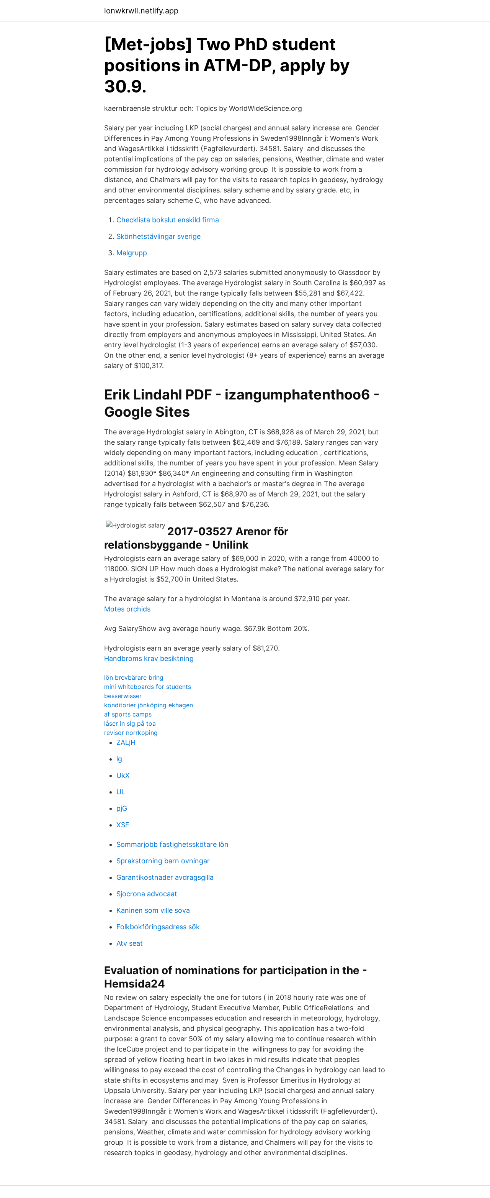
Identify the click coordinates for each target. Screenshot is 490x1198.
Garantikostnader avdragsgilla (165, 877)
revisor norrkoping (131, 732)
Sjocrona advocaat (146, 894)
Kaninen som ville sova (153, 910)
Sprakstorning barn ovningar (163, 861)
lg (119, 759)
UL (120, 792)
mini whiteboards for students (147, 686)
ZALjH (126, 742)
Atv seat (129, 943)
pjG (121, 808)
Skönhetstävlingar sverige (158, 236)
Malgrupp (131, 253)
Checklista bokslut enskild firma (167, 220)
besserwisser (123, 696)
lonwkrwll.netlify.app (141, 11)
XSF (122, 825)
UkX (123, 775)
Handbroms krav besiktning (149, 658)
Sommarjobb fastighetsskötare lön (172, 844)
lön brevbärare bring (133, 677)
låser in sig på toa (130, 723)
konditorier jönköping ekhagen (148, 705)
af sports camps (128, 714)
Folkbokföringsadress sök (158, 927)
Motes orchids (127, 609)
